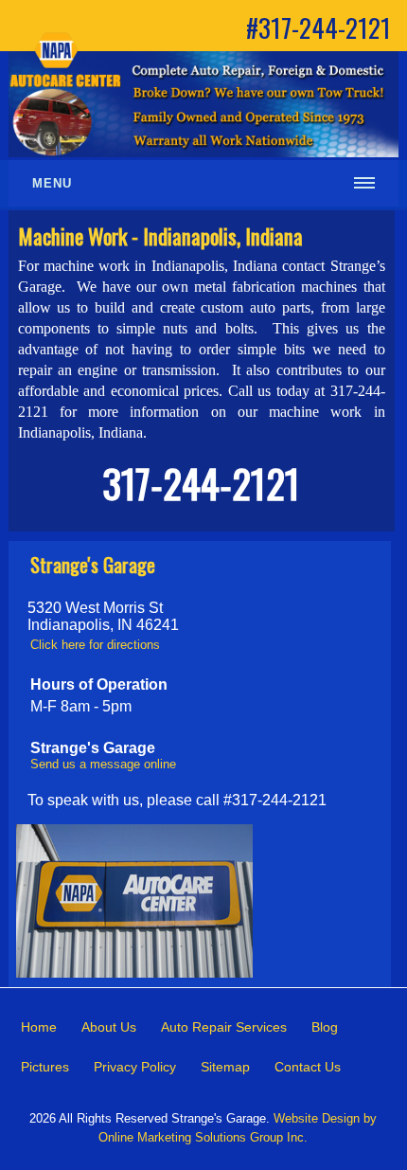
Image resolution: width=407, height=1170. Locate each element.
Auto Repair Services (224, 1027)
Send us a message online (103, 764)
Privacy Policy (135, 1066)
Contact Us (307, 1066)
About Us (108, 1027)
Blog (324, 1027)
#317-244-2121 (318, 27)
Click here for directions (95, 645)
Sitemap (225, 1066)
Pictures (45, 1066)
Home (39, 1027)
